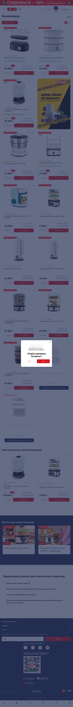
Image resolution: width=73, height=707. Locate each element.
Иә (43, 361)
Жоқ (29, 361)
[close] (50, 342)
